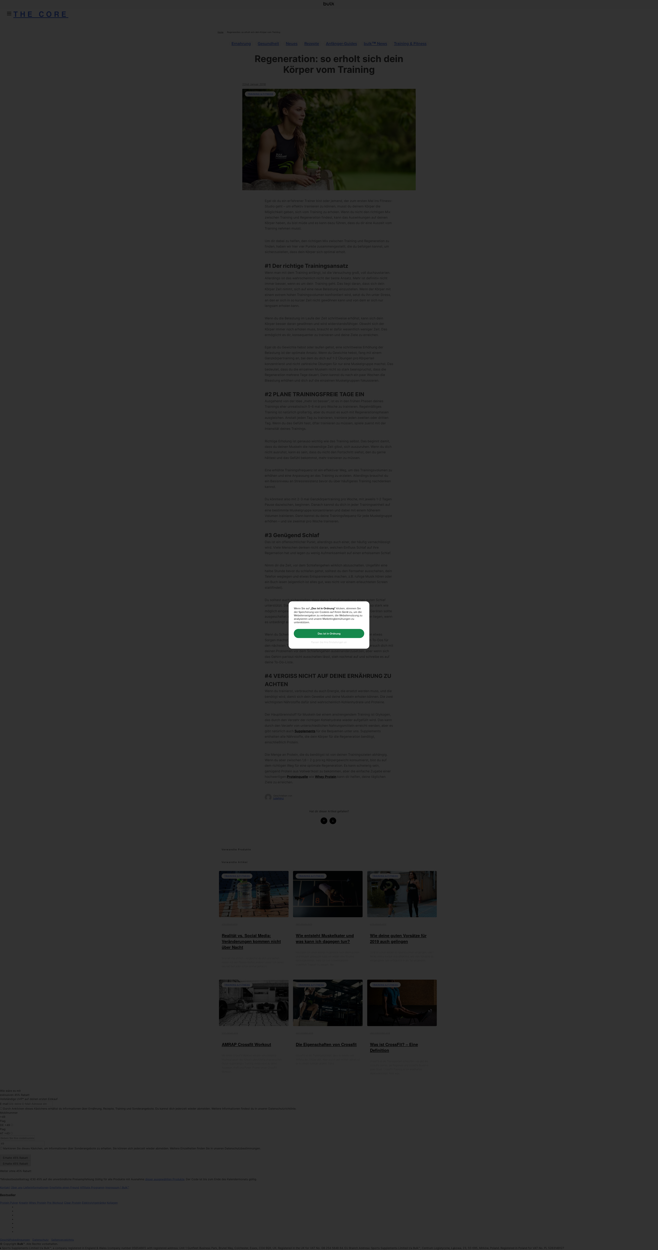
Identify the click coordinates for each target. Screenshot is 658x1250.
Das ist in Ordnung (329, 633)
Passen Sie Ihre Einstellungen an (329, 642)
